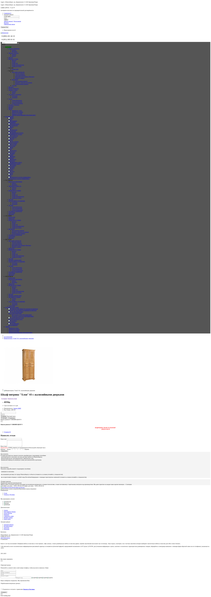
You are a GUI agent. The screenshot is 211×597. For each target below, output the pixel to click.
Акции (6, 510)
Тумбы (14, 193)
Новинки (6, 514)
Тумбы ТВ (15, 195)
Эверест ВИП (17, 408)
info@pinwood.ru (5, 538)
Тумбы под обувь (16, 198)
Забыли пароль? (8, 21)
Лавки (13, 300)
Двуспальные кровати (21, 81)
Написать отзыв (12, 398)
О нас (5, 493)
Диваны (14, 187)
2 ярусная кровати (20, 75)
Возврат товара (8, 517)
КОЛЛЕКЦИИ (8, 337)
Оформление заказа (9, 24)
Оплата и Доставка (9, 494)
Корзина (6, 23)
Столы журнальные (17, 210)
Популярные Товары (10, 511)
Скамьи (14, 298)
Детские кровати (20, 73)
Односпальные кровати (21, 84)
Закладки (6, 527)
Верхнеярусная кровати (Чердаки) (24, 76)
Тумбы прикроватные (18, 196)
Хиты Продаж (8, 513)
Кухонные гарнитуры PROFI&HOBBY (23, 316)
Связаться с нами (9, 516)
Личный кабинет (9, 524)
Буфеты (14, 183)
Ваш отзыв (4, 446)
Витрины (14, 184)
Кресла (14, 189)
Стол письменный (17, 208)
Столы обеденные (17, 207)
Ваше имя (3, 439)
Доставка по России (19, 487)
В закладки (4, 418)
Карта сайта (7, 519)
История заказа (8, 526)
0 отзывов (4, 398)
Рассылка (6, 529)
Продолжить (4, 451)
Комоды (14, 192)
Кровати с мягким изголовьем (23, 82)
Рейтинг (3, 449)
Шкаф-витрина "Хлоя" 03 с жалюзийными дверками (19, 338)
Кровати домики (19, 78)
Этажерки (14, 204)
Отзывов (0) (7, 432)
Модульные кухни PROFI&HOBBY (22, 315)
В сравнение (12, 418)
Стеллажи (14, 202)
